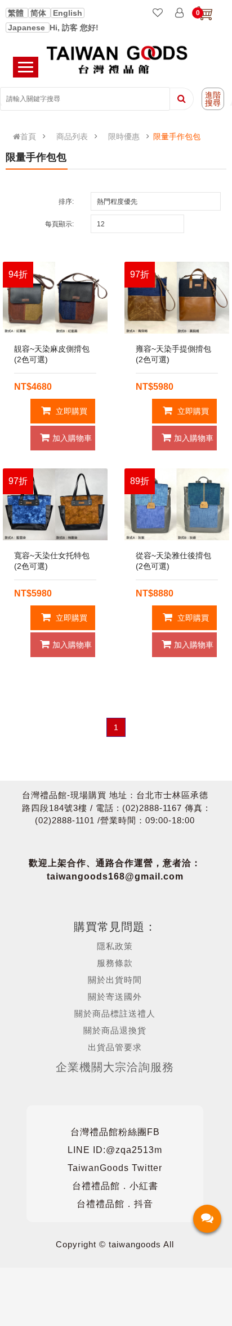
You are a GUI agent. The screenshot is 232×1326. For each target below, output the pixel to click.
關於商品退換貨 (114, 1030)
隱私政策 (115, 946)
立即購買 (70, 411)
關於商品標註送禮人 (114, 1013)
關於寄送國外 (115, 996)
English (67, 12)
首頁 (28, 136)
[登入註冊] (179, 13)
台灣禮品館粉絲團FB (115, 1132)
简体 (39, 12)
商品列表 (72, 136)
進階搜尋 (213, 98)
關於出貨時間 (115, 980)
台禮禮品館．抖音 (115, 1204)
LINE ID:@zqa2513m (115, 1150)
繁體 (17, 12)
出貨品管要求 (115, 1047)
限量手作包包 (176, 136)
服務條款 (115, 963)
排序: (66, 202)
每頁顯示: (59, 224)
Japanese (27, 27)
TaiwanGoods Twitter (115, 1168)
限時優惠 (124, 136)
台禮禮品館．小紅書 (115, 1186)
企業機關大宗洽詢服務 (115, 1067)
